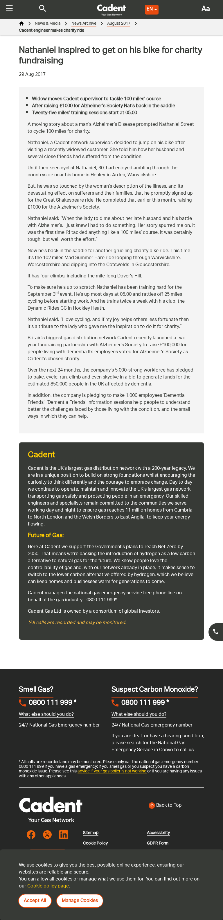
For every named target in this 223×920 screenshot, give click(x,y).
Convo (166, 750)
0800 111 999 (50, 704)
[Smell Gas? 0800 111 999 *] (215, 632)
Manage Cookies (80, 901)
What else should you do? (46, 715)
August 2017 (118, 23)
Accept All (35, 901)
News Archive (83, 23)
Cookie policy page (48, 886)
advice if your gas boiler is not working (112, 771)
